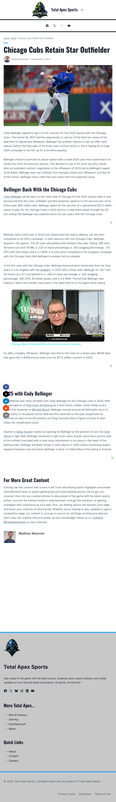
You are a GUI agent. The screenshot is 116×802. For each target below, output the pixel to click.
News (12, 728)
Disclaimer (85, 794)
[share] (98, 293)
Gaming (13, 719)
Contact (13, 756)
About (12, 751)
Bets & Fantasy (18, 714)
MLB (6, 43)
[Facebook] (47, 25)
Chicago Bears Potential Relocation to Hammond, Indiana (57, 294)
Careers (13, 760)
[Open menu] (82, 10)
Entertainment (17, 724)
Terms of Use (103, 794)
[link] (16, 294)
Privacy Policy (67, 794)
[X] (54, 25)
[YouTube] (68, 25)
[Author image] (7, 59)
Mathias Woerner (20, 59)
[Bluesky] (61, 25)
